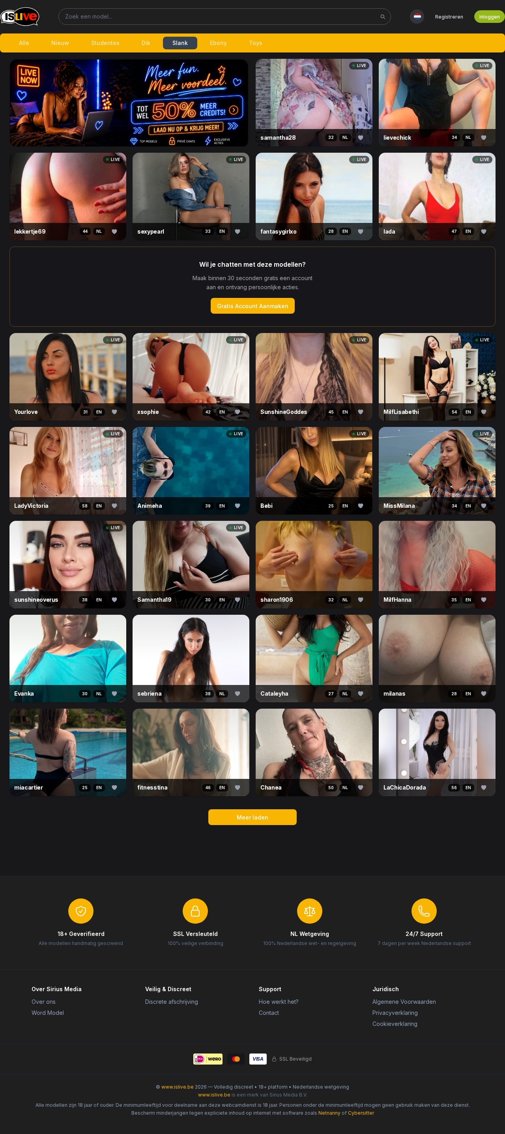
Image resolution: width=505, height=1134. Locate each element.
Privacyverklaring (395, 1012)
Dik (146, 42)
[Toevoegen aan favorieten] (361, 138)
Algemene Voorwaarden (404, 1001)
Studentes (105, 42)
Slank (180, 42)
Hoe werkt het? (279, 1001)
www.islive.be (177, 1087)
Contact (269, 1012)
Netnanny (329, 1113)
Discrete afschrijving (171, 1001)
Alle (24, 42)
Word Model (48, 1012)
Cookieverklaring (394, 1023)
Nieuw (60, 42)
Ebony (218, 42)
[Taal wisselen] (417, 16)
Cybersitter (361, 1113)
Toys (255, 42)
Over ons (44, 1001)
